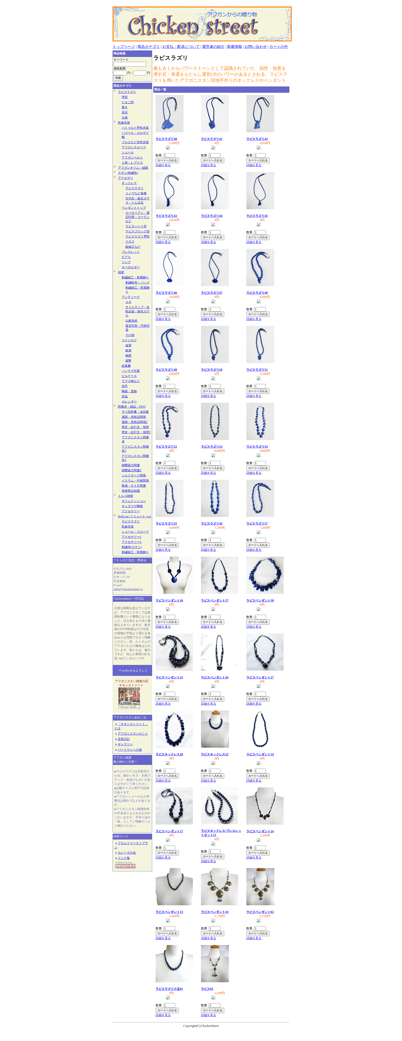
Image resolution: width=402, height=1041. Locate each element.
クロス (129, 241)
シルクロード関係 (134, 475)
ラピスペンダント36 (169, 600)
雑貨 (121, 272)
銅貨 (128, 355)
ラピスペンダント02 (260, 912)
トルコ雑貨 (125, 496)
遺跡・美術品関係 (134, 417)
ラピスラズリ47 (211, 292)
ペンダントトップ (134, 207)
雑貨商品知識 (131, 490)
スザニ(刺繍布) (128, 173)
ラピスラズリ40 (166, 139)
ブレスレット (131, 252)
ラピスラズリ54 (257, 446)
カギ (128, 302)
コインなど (129, 340)
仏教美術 (131, 320)
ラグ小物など (131, 381)
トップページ (124, 47)
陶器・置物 (129, 391)
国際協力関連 (131, 465)
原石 (125, 112)
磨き (125, 107)
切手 (125, 386)
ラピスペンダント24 (260, 831)
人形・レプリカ (132, 162)
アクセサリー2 (131, 542)
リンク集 (124, 858)
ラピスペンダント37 (214, 600)
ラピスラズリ (127, 92)
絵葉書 (126, 365)
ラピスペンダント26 (214, 677)
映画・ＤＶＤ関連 (134, 485)
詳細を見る (163, 165)
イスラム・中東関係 (135, 480)
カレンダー (129, 401)
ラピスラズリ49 (166, 369)
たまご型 (128, 102)
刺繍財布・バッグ (137, 282)
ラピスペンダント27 (260, 677)
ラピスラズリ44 (211, 216)
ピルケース (129, 376)
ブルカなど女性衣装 (135, 142)
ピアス (126, 257)
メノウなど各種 (136, 193)
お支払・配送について (181, 47)
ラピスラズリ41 (211, 139)
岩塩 (125, 396)
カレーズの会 (127, 852)
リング (126, 262)
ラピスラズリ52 (166, 446)
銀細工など (133, 246)
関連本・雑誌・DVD (131, 406)
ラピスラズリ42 (257, 139)
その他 (129, 335)
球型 (125, 97)
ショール (128, 152)
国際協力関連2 (131, 470)
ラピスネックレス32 (214, 754)
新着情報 (234, 47)
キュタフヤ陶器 (132, 506)
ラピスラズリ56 (211, 523)
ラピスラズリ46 (166, 292)
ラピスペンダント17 (169, 831)
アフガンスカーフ (134, 147)
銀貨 (128, 350)
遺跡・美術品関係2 (134, 422)
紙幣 (128, 360)
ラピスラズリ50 (211, 369)
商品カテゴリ (148, 47)
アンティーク (131, 297)
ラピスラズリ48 (257, 292)
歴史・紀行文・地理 (135, 427)
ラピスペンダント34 (260, 754)
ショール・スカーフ (135, 531)
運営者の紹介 (213, 47)
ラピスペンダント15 (169, 912)
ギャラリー (125, 744)
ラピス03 (207, 989)
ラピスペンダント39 (260, 600)
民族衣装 (124, 122)
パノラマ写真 (131, 371)
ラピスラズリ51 (257, 369)
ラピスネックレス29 (169, 754)
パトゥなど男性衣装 (135, 127)
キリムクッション (134, 501)
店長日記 (124, 739)
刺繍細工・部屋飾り (135, 277)
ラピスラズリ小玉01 (169, 989)
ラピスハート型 (136, 226)
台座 (125, 117)
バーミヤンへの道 (130, 749)
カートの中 (278, 47)
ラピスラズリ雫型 (137, 236)
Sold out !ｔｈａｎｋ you (134, 516)
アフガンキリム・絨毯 (133, 167)
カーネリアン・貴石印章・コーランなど (137, 217)
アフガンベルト (132, 157)
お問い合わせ (256, 47)
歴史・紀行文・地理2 (136, 432)
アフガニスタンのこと (133, 733)
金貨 (128, 345)
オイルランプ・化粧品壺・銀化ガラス (137, 311)
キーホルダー (131, 267)
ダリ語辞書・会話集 (135, 411)
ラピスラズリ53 (211, 446)
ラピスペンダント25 (169, 677)
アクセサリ (125, 178)
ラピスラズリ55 (166, 523)
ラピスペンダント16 (214, 912)
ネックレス (129, 183)
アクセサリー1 (131, 537)
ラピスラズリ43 (166, 216)
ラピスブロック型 (137, 231)
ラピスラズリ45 (257, 216)
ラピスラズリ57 (257, 523)
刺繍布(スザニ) (132, 547)
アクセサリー (131, 511)
